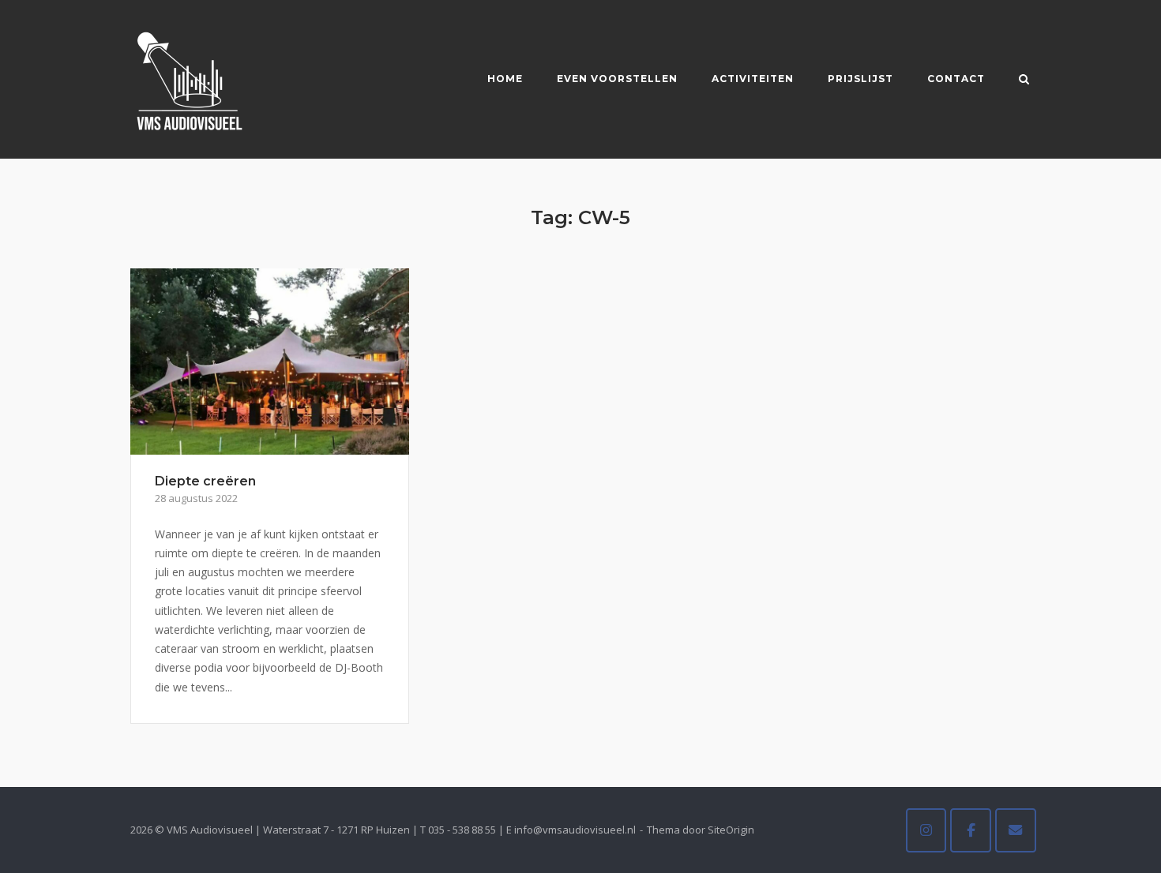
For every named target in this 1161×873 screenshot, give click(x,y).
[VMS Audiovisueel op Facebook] (970, 830)
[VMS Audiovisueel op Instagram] (926, 830)
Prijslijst (860, 78)
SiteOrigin (731, 829)
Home (505, 78)
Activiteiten (753, 78)
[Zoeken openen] (1024, 80)
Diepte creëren (205, 481)
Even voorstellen (617, 78)
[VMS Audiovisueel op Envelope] (1015, 830)
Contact (956, 78)
